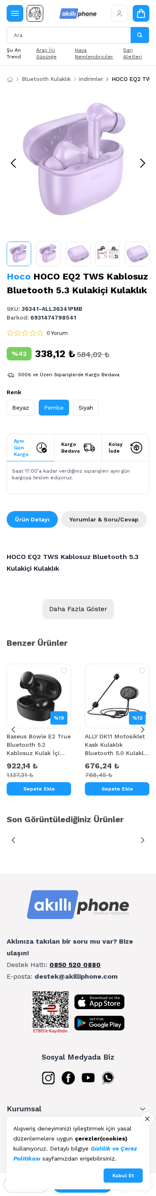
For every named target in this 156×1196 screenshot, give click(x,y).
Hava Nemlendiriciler (94, 53)
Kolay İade (116, 447)
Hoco (19, 276)
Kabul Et (123, 1175)
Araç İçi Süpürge (46, 53)
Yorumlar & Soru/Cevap (104, 519)
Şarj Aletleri (132, 53)
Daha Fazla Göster (78, 609)
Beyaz (20, 407)
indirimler (91, 79)
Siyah (86, 407)
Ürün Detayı (32, 519)
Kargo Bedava (70, 447)
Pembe (54, 407)
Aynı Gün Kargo (21, 447)
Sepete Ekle (39, 789)
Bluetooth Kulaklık (46, 79)
